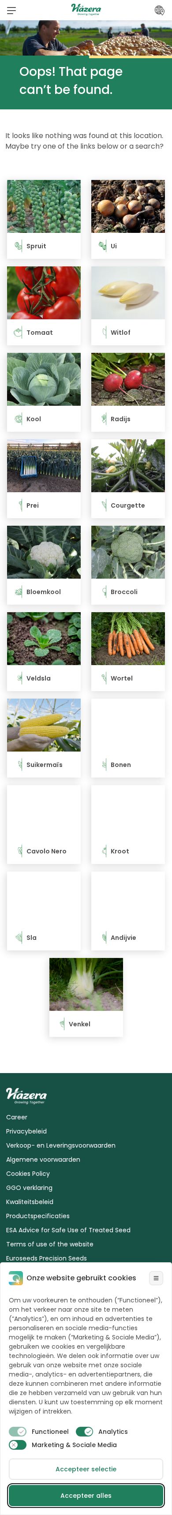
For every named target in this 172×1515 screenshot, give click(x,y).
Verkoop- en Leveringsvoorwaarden (61, 1145)
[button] (11, 10)
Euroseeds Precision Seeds (46, 1258)
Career (16, 1117)
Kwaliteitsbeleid (29, 1201)
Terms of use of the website (49, 1244)
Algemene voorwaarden (43, 1159)
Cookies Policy (28, 1173)
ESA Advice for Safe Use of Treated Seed (68, 1230)
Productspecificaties (38, 1216)
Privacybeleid (26, 1131)
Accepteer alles (86, 1495)
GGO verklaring (29, 1187)
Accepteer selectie (86, 1469)
